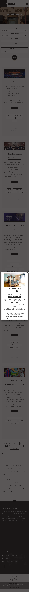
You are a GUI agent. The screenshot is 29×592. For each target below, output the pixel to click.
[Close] (27, 271)
